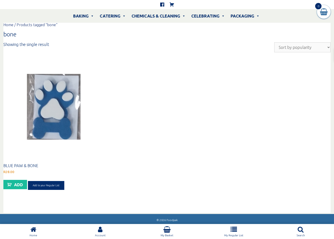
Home (8, 25)
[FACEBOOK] (162, 4)
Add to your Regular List (46, 185)
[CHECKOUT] (172, 4)
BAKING (81, 16)
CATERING (110, 16)
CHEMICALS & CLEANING (156, 16)
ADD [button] (18, 184)
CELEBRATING (205, 16)
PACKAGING (242, 16)
